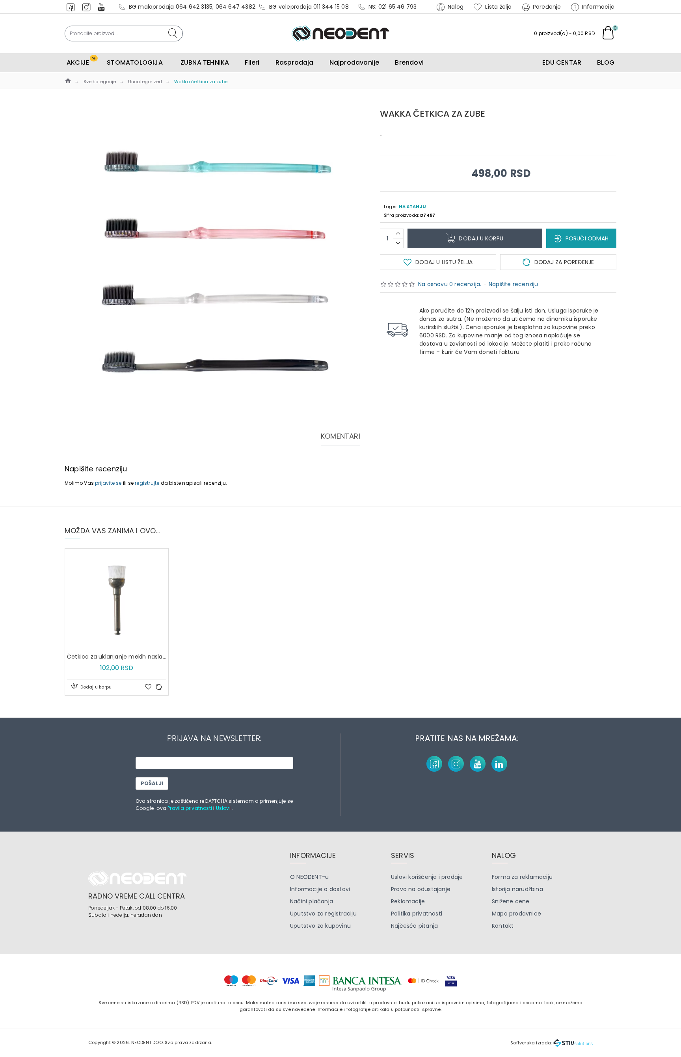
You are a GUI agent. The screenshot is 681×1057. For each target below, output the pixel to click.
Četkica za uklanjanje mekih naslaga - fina (116, 656)
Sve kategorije (100, 81)
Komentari (340, 436)
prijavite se (108, 483)
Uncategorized (145, 81)
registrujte (147, 483)
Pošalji (152, 783)
